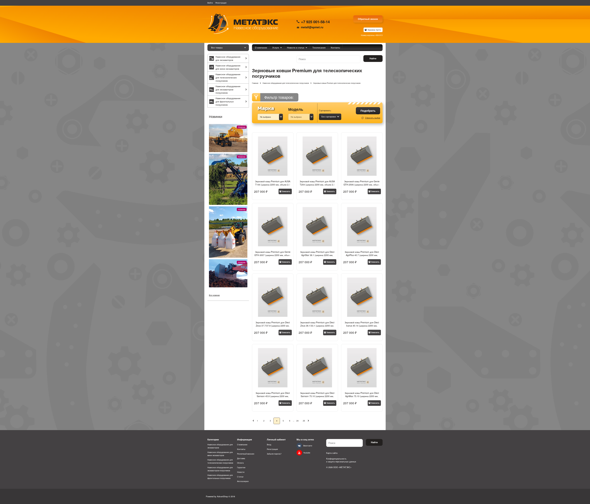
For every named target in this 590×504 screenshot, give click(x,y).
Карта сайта (331, 452)
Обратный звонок (368, 19)
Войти (210, 2)
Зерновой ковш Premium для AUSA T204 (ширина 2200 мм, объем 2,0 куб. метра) (317, 184)
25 (304, 420)
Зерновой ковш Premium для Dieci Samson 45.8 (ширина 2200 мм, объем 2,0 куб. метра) (273, 396)
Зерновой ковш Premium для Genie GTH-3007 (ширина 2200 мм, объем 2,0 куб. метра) (272, 255)
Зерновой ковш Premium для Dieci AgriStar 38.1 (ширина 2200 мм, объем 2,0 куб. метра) (317, 255)
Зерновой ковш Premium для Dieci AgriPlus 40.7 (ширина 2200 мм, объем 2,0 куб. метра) (362, 255)
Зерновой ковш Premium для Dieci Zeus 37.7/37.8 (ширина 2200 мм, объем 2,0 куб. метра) (273, 325)
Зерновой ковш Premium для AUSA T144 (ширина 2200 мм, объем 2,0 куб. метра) (272, 184)
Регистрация (220, 2)
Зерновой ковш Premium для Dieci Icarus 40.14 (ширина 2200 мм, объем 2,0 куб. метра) (362, 325)
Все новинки (214, 295)
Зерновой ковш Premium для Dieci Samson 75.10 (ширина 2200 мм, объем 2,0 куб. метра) (317, 396)
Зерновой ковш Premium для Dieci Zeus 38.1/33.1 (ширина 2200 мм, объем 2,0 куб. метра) (317, 325)
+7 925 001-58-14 (315, 21)
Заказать (286, 191)
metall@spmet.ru (312, 27)
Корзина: (374, 29)
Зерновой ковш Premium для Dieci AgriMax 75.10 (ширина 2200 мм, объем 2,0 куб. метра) (362, 396)
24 (297, 420)
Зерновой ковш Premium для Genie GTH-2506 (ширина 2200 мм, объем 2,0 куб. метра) (362, 184)
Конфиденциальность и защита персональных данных (341, 460)
